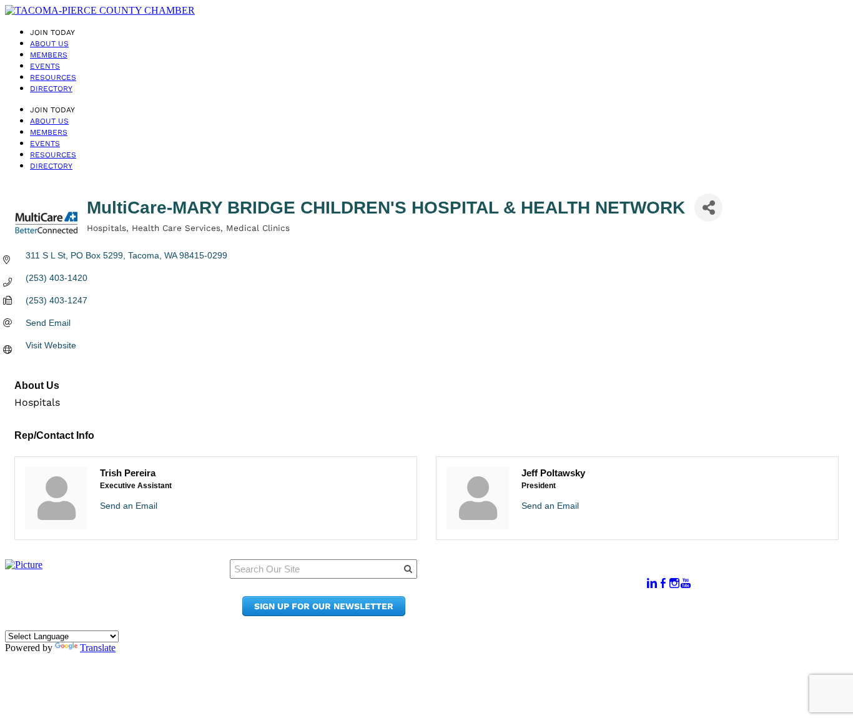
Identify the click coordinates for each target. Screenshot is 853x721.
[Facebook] (663, 583)
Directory (51, 88)
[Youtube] (686, 583)
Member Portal (539, 577)
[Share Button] (708, 208)
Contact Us (530, 601)
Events (45, 66)
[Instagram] (674, 583)
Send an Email (128, 506)
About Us (49, 43)
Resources (53, 77)
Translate (98, 647)
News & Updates (542, 589)
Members (48, 55)
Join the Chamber (547, 613)
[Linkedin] (652, 583)
